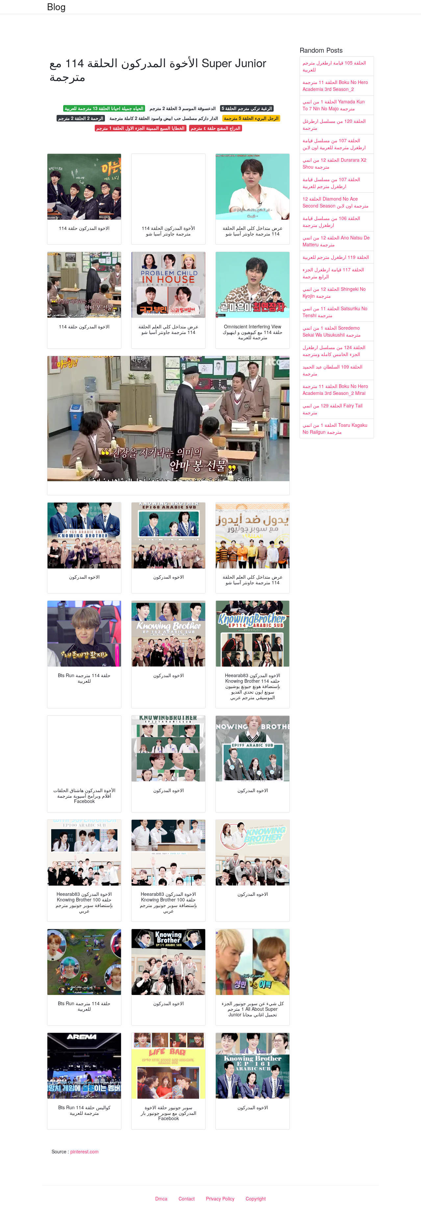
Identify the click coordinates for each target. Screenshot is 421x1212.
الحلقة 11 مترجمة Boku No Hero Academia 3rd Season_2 (335, 85)
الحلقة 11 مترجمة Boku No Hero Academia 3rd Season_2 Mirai (335, 389)
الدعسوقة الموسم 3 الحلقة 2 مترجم (183, 108)
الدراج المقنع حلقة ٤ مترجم (215, 128)
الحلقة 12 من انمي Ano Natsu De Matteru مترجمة (336, 241)
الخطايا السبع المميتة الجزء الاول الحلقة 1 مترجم (140, 128)
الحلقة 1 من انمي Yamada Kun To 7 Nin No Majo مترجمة (334, 105)
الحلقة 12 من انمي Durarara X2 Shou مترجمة (334, 163)
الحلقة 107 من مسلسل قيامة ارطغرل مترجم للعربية (331, 182)
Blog (56, 6)
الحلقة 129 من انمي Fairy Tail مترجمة (332, 409)
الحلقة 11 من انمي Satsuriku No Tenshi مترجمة (335, 311)
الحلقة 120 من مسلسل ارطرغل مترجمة (334, 124)
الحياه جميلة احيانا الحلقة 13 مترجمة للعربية (104, 108)
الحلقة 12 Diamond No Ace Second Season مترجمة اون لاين (336, 202)
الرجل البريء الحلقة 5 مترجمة (251, 118)
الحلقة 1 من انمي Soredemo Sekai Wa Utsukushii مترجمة (332, 331)
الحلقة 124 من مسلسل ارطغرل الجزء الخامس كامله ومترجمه (334, 350)
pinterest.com (84, 1151)
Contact (187, 1198)
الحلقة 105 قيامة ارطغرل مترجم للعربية (334, 66)
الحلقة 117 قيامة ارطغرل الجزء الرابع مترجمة (333, 273)
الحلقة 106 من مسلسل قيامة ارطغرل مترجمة (331, 221)
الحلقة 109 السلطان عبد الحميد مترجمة (332, 370)
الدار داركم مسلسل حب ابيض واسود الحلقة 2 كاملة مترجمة (164, 118)
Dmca (161, 1198)
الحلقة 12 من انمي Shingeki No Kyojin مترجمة (334, 292)
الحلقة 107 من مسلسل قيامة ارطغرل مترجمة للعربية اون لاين (334, 144)
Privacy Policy (220, 1198)
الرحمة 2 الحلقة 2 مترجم (80, 118)
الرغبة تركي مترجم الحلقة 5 (247, 108)
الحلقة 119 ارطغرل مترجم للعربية (336, 257)
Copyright (256, 1198)
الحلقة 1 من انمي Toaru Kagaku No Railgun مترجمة (335, 428)
